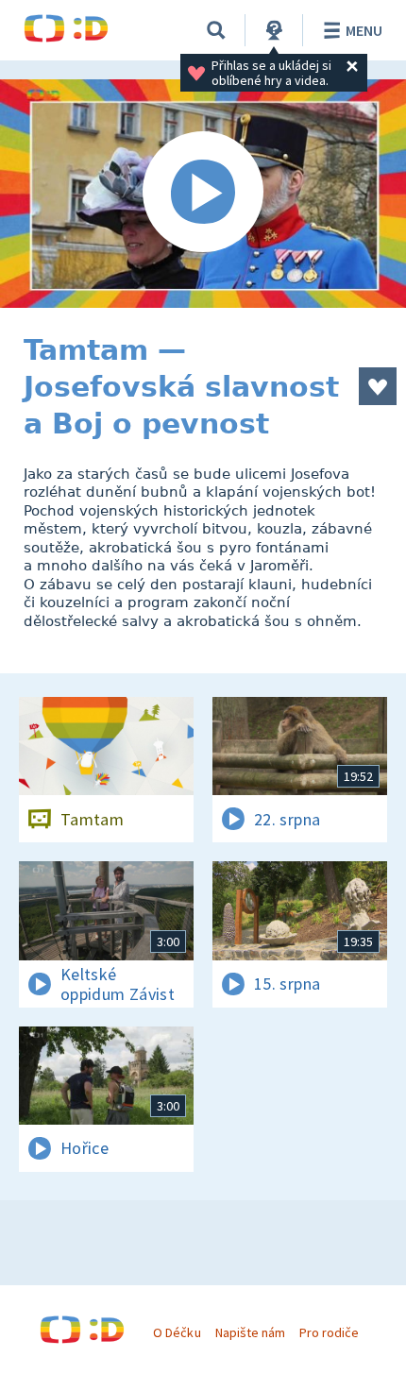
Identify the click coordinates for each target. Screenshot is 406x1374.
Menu (364, 30)
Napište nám (250, 1332)
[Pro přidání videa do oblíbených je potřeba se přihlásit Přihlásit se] (378, 386)
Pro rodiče (329, 1332)
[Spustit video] (203, 193)
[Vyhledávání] (216, 30)
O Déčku (176, 1332)
